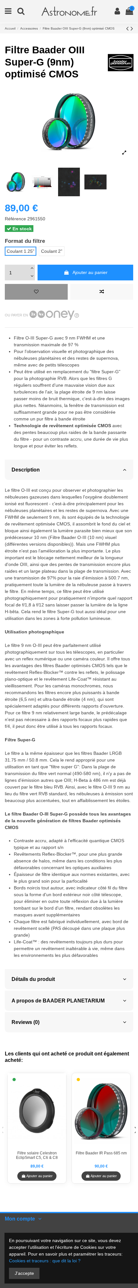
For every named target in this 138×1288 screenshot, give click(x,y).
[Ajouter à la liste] (36, 292)
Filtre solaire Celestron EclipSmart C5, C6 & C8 (37, 1155)
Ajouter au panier (90, 272)
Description (26, 469)
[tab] (69, 469)
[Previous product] (128, 28)
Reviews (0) (25, 1022)
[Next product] (132, 28)
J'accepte (24, 1273)
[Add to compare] (101, 292)
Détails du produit (33, 979)
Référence (15, 218)
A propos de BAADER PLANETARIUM (58, 1000)
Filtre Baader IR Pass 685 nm (101, 1153)
